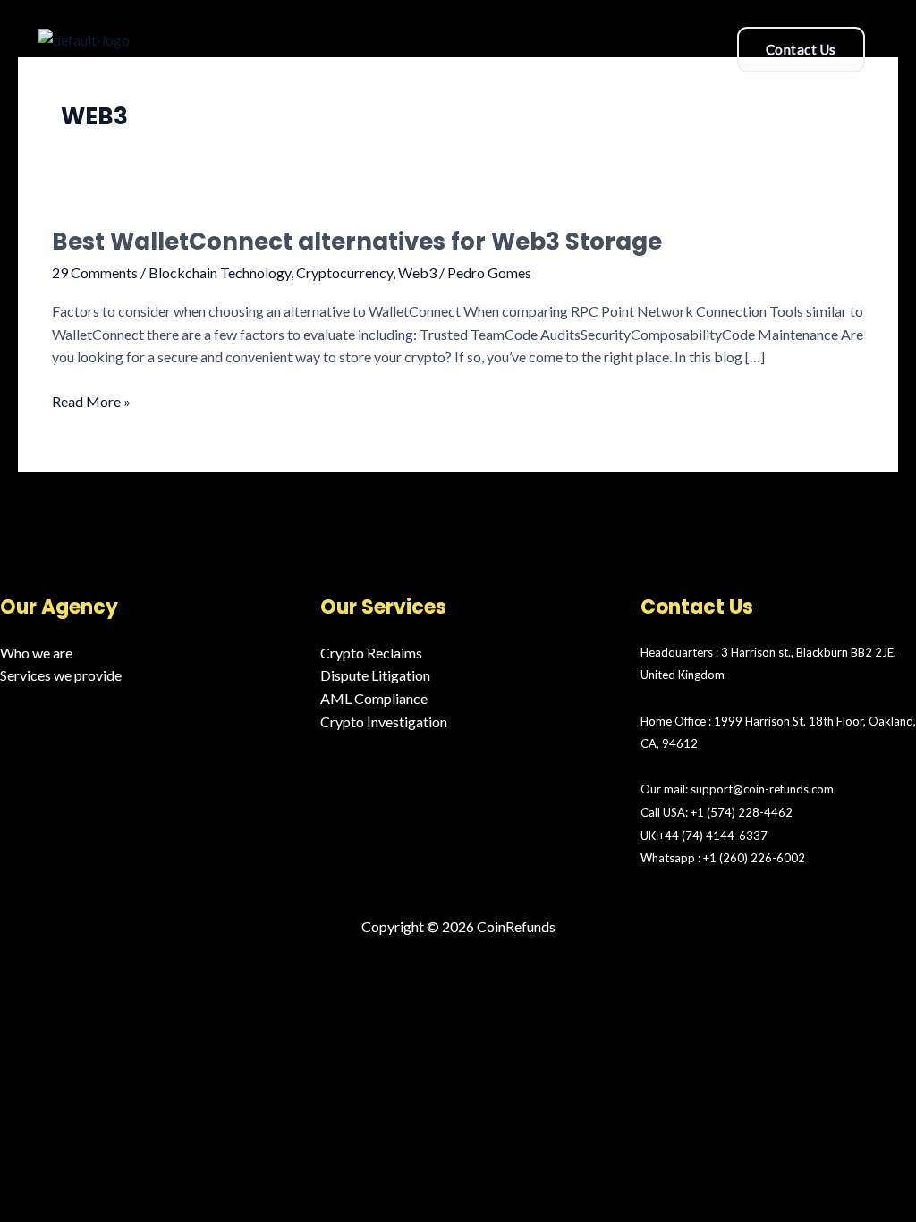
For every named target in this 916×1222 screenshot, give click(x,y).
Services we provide (61, 674)
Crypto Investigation (383, 721)
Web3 (417, 272)
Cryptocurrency (344, 272)
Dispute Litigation (375, 674)
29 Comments (95, 272)
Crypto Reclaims (371, 652)
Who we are (36, 652)
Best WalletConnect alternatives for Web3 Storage (357, 241)
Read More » (91, 400)
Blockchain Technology (219, 272)
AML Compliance (374, 698)
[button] (447, 44)
